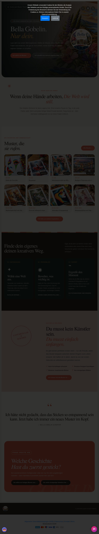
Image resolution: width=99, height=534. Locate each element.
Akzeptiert (45, 18)
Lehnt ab (55, 18)
